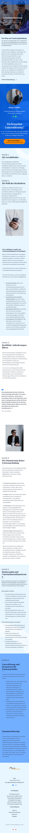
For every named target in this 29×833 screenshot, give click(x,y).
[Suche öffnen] (21, 2)
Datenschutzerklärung (14, 812)
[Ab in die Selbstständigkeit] (6, 2)
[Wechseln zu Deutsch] (16, 829)
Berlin (14, 778)
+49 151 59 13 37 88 (14, 780)
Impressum (14, 814)
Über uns (14, 810)
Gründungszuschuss (14, 794)
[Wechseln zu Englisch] (13, 829)
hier (21, 277)
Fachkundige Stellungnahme (14, 798)
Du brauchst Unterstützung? (14, 125)
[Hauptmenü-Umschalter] (25, 2)
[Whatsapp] (16, 116)
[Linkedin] (13, 116)
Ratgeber (14, 816)
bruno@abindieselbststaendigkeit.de (14, 782)
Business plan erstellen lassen (14, 796)
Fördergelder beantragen (14, 800)
